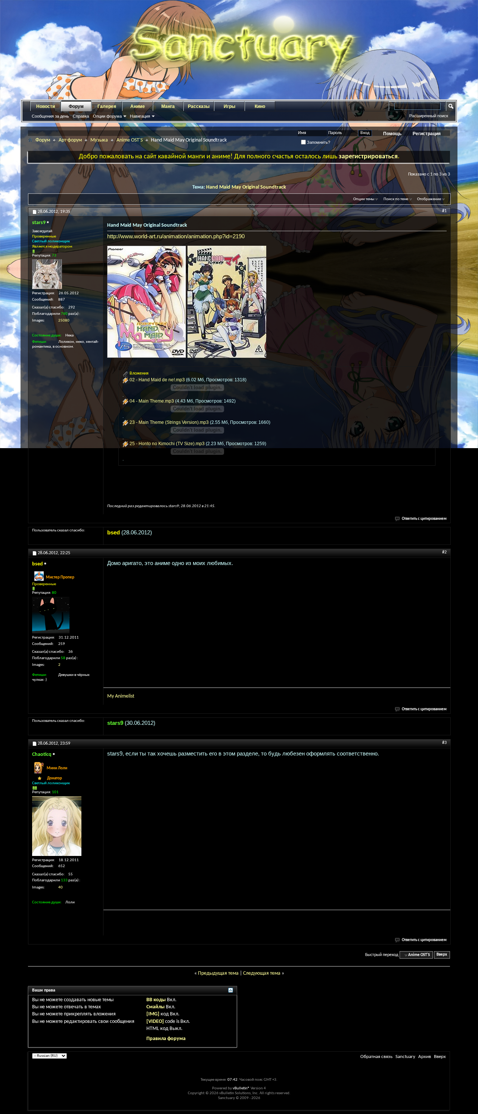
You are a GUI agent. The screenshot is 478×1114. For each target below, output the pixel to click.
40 (60, 887)
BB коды (156, 1000)
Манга (168, 106)
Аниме (137, 106)
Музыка (99, 140)
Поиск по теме (396, 199)
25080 (63, 321)
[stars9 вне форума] (47, 274)
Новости (45, 106)
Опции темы (363, 199)
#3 (444, 743)
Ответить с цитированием (424, 519)
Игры (229, 106)
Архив (424, 1056)
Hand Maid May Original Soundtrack (246, 187)
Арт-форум (70, 140)
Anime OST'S (130, 140)
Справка (81, 116)
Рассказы (198, 106)
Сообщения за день (50, 116)
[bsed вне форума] (50, 615)
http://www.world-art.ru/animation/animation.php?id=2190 (176, 236)
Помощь (392, 133)
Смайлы (155, 1007)
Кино (260, 106)
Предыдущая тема (218, 973)
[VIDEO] (155, 1021)
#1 (444, 211)
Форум (76, 106)
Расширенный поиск (428, 116)
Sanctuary (405, 1056)
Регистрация (427, 133)
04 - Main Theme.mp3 (152, 401)
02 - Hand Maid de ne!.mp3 (157, 379)
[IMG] (152, 1014)
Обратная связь (376, 1056)
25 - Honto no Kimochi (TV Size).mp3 (167, 443)
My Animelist (120, 696)
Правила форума (166, 1039)
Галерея (106, 106)
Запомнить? (318, 142)
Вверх (442, 955)
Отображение (429, 199)
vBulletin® (241, 1088)
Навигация (140, 116)
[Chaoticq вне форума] (56, 826)
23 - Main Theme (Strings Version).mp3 (169, 422)
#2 (444, 552)
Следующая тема (261, 973)
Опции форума (107, 116)
